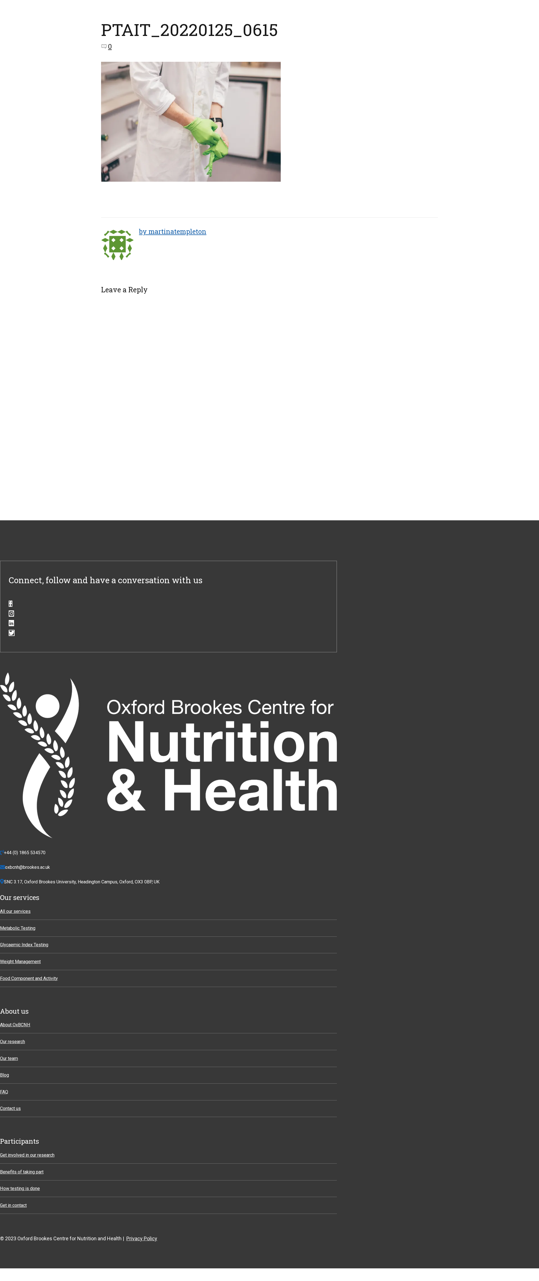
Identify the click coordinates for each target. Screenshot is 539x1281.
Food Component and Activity (29, 978)
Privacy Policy (141, 1238)
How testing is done (20, 1188)
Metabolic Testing (17, 928)
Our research (12, 1041)
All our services (15, 911)
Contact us (10, 1108)
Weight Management (20, 961)
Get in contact (13, 1205)
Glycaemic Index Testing (24, 944)
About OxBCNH (15, 1024)
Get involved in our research (27, 1155)
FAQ (4, 1092)
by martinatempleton (172, 231)
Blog (4, 1075)
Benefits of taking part (22, 1172)
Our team (9, 1058)
